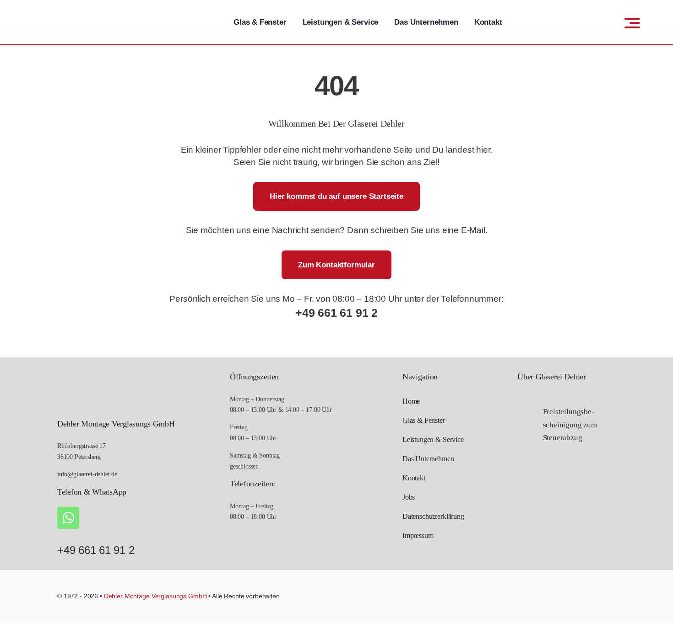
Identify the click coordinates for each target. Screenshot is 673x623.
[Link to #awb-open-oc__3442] (632, 23)
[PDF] (524, 421)
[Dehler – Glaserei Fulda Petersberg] (76, 11)
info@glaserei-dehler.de (87, 474)
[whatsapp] (68, 518)
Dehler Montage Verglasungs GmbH (155, 596)
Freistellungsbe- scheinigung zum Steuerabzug (570, 424)
